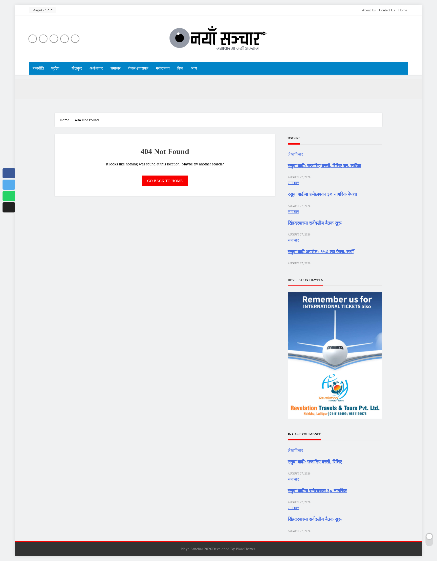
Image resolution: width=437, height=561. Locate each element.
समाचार (116, 68)
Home (402, 10)
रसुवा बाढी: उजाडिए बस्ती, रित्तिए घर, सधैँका (324, 165)
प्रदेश (55, 68)
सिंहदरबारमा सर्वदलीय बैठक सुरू (315, 223)
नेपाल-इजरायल (138, 68)
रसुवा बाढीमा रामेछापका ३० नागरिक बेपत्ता (322, 194)
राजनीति (38, 68)
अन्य (194, 68)
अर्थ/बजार (96, 68)
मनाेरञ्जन (163, 68)
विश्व (180, 68)
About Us (369, 10)
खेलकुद (77, 68)
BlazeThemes (245, 549)
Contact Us (387, 10)
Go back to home (165, 181)
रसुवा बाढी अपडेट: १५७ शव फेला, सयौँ (321, 251)
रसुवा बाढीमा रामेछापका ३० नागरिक (317, 490)
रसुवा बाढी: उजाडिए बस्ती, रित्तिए (315, 461)
